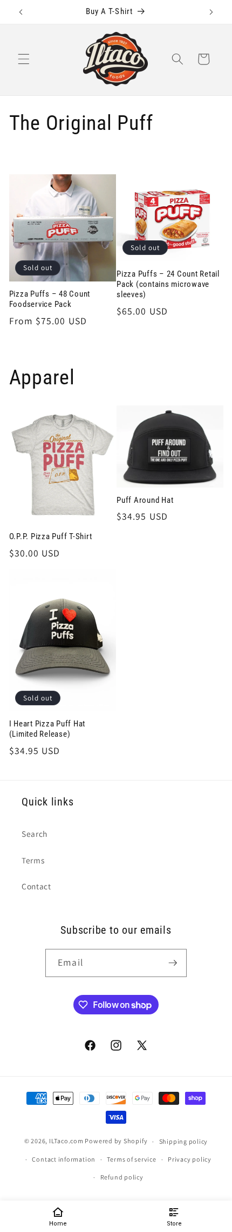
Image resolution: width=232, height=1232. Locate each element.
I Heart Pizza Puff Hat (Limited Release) (47, 729)
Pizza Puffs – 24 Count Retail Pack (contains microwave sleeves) (168, 284)
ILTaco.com (66, 1141)
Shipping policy (183, 1141)
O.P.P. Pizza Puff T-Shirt (50, 536)
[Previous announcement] (21, 12)
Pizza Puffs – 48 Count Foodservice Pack (50, 299)
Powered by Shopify (116, 1141)
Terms (33, 860)
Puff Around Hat (145, 500)
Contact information (63, 1159)
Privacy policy (189, 1159)
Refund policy (122, 1177)
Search (34, 833)
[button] (24, 59)
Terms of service (131, 1159)
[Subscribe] (173, 963)
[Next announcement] (211, 12)
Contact (36, 886)
